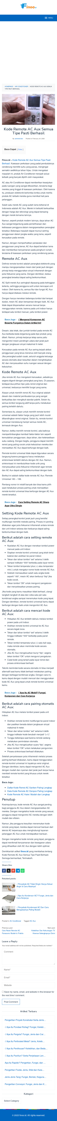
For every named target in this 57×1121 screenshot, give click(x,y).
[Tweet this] (9, 871)
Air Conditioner (15, 921)
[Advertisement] (28, 52)
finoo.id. (23, 1115)
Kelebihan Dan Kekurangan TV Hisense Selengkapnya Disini (43, 931)
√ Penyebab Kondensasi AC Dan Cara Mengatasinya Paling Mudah (33, 908)
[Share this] (4, 871)
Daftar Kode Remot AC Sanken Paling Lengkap (29, 787)
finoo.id (24, 851)
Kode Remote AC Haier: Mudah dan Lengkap (28, 794)
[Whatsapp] (23, 871)
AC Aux (33, 921)
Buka (20, 149)
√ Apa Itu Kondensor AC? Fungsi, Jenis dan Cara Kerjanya (35, 896)
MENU (50, 18)
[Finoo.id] (28, 5)
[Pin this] (13, 871)
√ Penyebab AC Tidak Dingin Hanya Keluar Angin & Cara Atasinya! (35, 885)
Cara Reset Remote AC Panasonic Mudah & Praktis (12, 931)
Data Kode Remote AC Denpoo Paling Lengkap (29, 791)
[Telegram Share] (18, 871)
